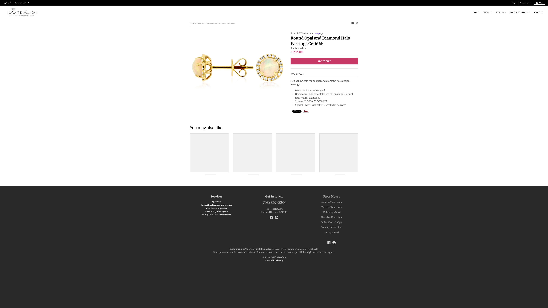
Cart (541, 3)
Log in (514, 3)
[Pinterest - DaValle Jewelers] (357, 23)
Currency (18, 3)
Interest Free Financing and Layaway (216, 205)
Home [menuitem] (476, 12)
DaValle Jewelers (298, 48)
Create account (525, 3)
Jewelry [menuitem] (500, 12)
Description (297, 74)
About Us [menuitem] (538, 12)
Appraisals (216, 201)
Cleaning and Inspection (216, 208)
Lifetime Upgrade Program (216, 211)
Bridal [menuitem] (486, 12)
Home (192, 23)
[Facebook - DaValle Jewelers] (352, 23)
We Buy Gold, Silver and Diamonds (216, 214)
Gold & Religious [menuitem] (518, 12)
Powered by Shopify (274, 260)
